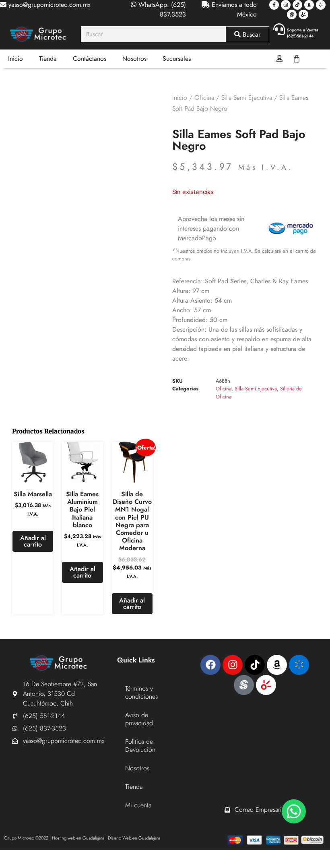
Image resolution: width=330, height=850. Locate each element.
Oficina (204, 97)
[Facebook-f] (274, 5)
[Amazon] (309, 5)
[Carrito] (296, 59)
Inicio (15, 58)
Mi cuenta (138, 805)
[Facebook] (210, 665)
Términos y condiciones (141, 692)
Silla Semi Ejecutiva (246, 97)
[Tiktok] (297, 5)
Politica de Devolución (140, 745)
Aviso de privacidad (139, 719)
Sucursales (177, 58)
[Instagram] (286, 5)
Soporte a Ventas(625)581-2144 (302, 33)
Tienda (48, 58)
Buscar (250, 34)
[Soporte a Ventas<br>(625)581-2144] (279, 29)
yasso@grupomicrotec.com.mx (48, 4)
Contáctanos (89, 58)
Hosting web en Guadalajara (78, 838)
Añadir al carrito (33, 541)
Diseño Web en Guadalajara (134, 838)
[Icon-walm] (321, 5)
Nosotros (134, 58)
